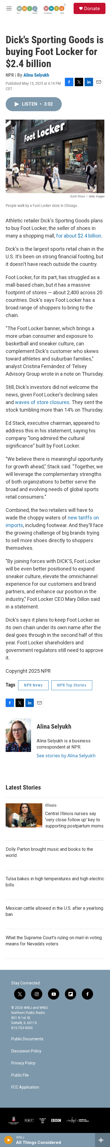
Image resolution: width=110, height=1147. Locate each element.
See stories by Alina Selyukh (66, 755)
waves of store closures (42, 402)
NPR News (33, 685)
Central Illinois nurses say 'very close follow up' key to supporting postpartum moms (74, 820)
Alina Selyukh (36, 75)
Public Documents (27, 1039)
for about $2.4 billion (78, 236)
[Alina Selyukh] (18, 735)
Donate (92, 8)
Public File (20, 1075)
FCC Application (25, 1087)
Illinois (50, 805)
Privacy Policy (23, 1063)
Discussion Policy (26, 1051)
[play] (8, 1140)
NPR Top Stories (71, 685)
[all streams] (102, 1140)
